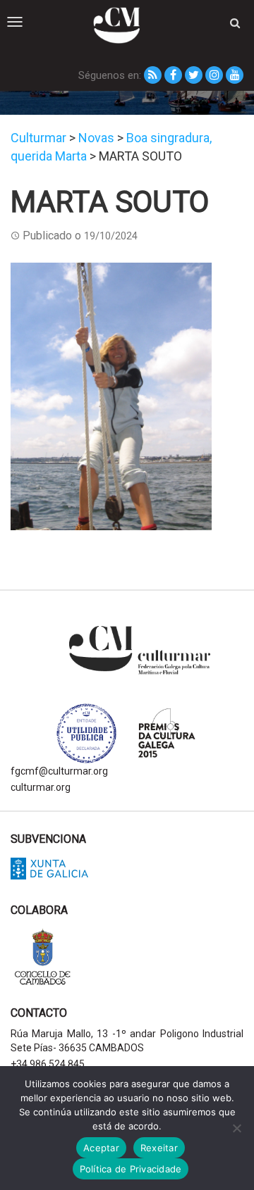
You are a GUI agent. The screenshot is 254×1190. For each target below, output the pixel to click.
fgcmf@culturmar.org (59, 771)
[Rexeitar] (236, 1128)
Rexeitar (159, 1147)
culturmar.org (41, 787)
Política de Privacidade (131, 1169)
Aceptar (101, 1147)
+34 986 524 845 (48, 1064)
